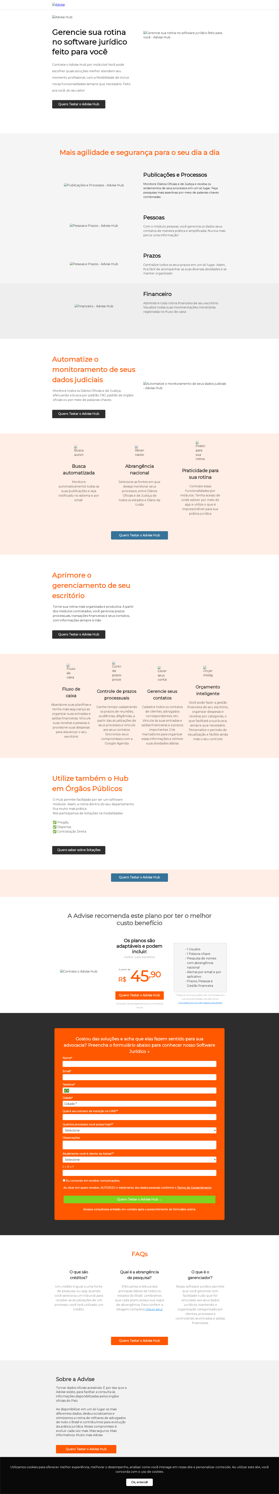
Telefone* (69, 1084)
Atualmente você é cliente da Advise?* (88, 1153)
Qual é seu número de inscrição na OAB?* (90, 1111)
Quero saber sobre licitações (78, 850)
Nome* (67, 1058)
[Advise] (58, 4)
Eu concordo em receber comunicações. (92, 1180)
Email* (67, 1071)
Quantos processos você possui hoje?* (88, 1124)
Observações (71, 1137)
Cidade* (68, 1098)
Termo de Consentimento (194, 1187)
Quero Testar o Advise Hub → (139, 1199)
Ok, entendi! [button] (139, 1482)
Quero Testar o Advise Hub (78, 104)
